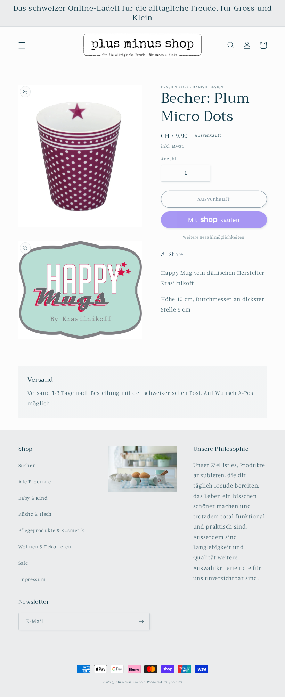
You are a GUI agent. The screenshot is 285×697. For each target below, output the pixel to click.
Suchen (27, 465)
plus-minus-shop (130, 682)
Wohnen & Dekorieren (45, 546)
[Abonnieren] (141, 621)
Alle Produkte (34, 481)
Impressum (32, 579)
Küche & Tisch (35, 514)
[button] (22, 45)
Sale (23, 563)
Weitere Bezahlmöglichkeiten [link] (213, 237)
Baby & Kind (33, 498)
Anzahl (169, 158)
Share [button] (176, 254)
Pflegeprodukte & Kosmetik (51, 530)
